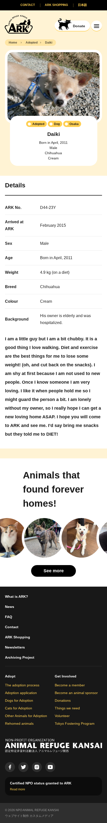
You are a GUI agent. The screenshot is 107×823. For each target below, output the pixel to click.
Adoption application (21, 693)
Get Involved (65, 676)
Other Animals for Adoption (26, 716)
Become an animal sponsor (76, 693)
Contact (11, 627)
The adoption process (22, 685)
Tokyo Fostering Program (75, 723)
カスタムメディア (42, 816)
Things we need (67, 708)
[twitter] (23, 767)
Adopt (10, 676)
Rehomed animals (19, 723)
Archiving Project (19, 657)
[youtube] (50, 767)
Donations (63, 700)
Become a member (70, 685)
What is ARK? (16, 597)
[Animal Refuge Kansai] (19, 24)
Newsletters (15, 647)
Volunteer (62, 716)
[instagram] (37, 767)
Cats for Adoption (18, 708)
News (9, 607)
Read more (17, 789)
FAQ (8, 617)
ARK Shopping (17, 637)
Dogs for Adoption (19, 700)
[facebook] (10, 767)
